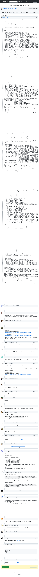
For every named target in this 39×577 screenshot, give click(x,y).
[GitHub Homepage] (16, 574)
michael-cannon (7, 313)
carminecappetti (7, 451)
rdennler (6, 472)
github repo (23, 439)
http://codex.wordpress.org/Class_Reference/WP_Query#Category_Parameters (18, 374)
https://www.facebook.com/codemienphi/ (18, 446)
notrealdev (6, 525)
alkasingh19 (7, 497)
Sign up (35, 1)
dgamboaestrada (8, 378)
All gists (20, 1)
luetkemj (5, 8)
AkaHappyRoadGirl (8, 320)
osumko (6, 429)
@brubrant (13, 425)
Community (19, 571)
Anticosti (6, 544)
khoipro (6, 443)
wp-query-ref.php (12, 8)
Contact (25, 571)
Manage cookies (30, 571)
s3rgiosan (6, 412)
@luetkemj (6, 408)
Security (13, 571)
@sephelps (6, 365)
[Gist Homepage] (5, 1)
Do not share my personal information (19, 572)
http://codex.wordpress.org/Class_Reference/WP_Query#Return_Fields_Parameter (18, 335)
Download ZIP (35, 12)
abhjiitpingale (7, 305)
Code (3, 12)
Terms (7, 571)
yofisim (6, 531)
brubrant (6, 397)
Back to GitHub (25, 1)
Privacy (10, 571)
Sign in (31, 1)
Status (16, 571)
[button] (36, 306)
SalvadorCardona (8, 490)
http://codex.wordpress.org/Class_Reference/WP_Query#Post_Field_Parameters (18, 332)
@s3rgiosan (19, 425)
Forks (22, 12)
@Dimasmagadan (23, 344)
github (18, 540)
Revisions (9, 12)
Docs (23, 571)
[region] (19, 160)
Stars (16, 12)
